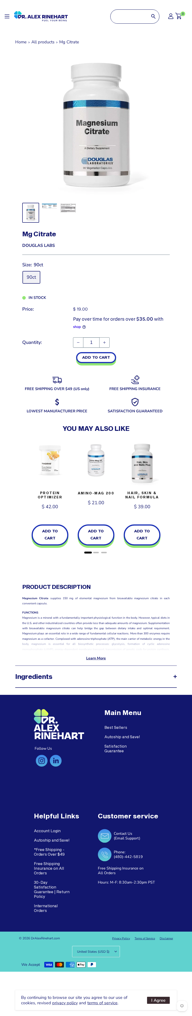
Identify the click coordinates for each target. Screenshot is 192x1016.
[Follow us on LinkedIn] (56, 761)
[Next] (165, 496)
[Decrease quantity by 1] (78, 342)
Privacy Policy (121, 938)
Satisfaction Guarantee (115, 748)
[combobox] (129, 16)
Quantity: (32, 342)
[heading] (122, 712)
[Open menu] (7, 16)
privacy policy (65, 1003)
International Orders (46, 908)
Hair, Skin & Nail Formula (142, 495)
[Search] (153, 16)
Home (21, 42)
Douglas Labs (38, 245)
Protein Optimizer (50, 495)
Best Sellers (115, 727)
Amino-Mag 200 (96, 493)
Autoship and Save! (122, 736)
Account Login (47, 830)
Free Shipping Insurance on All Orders (49, 868)
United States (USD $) (93, 951)
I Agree (158, 1000)
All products (43, 42)
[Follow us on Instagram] (42, 761)
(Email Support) (127, 838)
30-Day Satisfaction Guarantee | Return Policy (52, 889)
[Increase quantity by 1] (104, 342)
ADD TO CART (96, 357)
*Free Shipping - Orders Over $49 (49, 851)
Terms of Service (145, 938)
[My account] (171, 17)
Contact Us (123, 833)
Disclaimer (166, 938)
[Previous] (27, 496)
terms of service (102, 1003)
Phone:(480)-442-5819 (128, 854)
